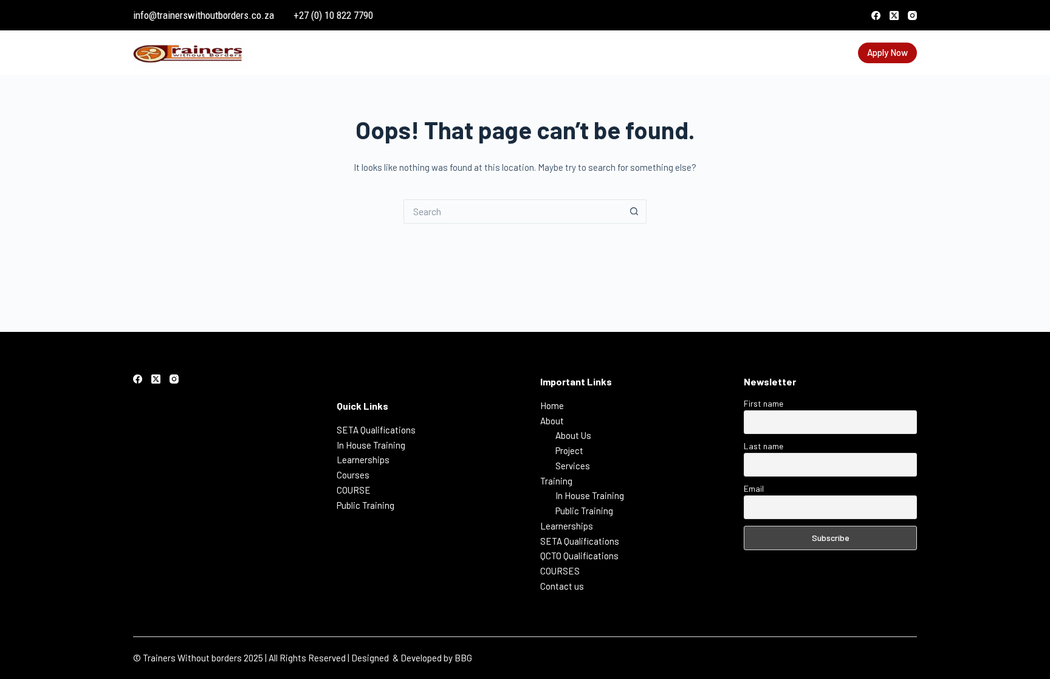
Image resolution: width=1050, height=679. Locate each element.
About (406, 52)
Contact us (819, 52)
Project (569, 450)
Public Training (365, 505)
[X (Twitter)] (894, 15)
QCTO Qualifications (698, 52)
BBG (463, 657)
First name (763, 403)
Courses (353, 474)
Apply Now (887, 52)
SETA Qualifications (606, 52)
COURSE (354, 489)
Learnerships (527, 52)
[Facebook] (875, 15)
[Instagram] (912, 15)
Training (459, 52)
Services (572, 465)
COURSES (767, 52)
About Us (573, 435)
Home (372, 52)
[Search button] (634, 211)
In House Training (371, 444)
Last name (763, 446)
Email (754, 488)
